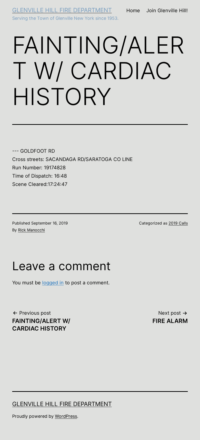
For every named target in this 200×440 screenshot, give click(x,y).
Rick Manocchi (31, 229)
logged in (53, 283)
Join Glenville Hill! (167, 10)
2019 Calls (178, 223)
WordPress (66, 416)
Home (133, 10)
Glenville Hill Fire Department (62, 10)
